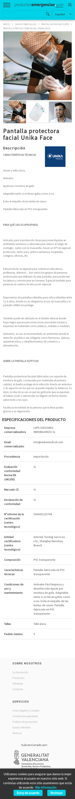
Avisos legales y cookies (25, 710)
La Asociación (20, 672)
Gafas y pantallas (25, 24)
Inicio (6, 24)
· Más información (45, 787)
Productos (18, 678)
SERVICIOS (20, 701)
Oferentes (17, 683)
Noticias (17, 733)
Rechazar (56, 793)
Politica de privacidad (24, 722)
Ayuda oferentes (21, 727)
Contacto (17, 689)
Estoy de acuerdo (28, 793)
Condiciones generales (25, 716)
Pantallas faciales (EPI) (55, 24)
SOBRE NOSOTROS (27, 663)
